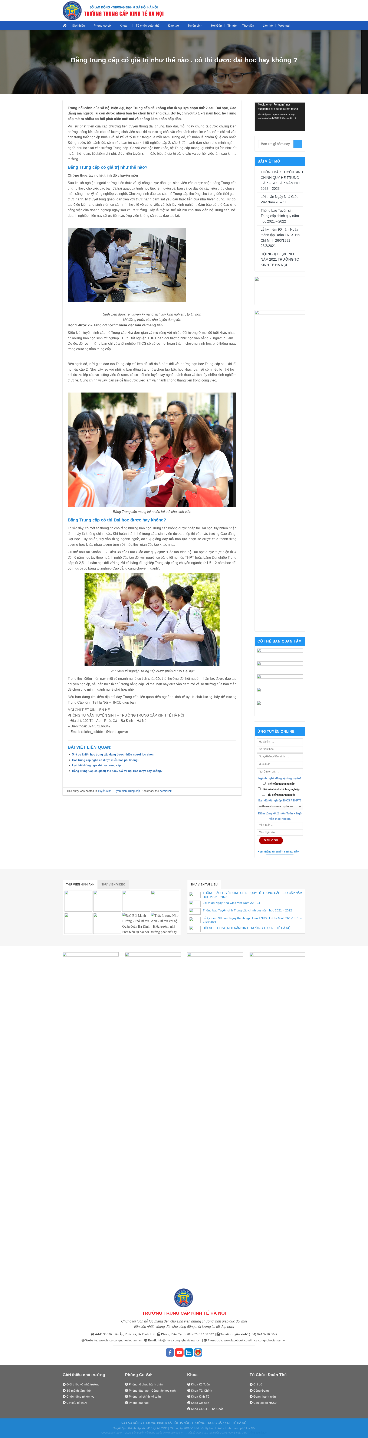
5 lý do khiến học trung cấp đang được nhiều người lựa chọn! (113, 754)
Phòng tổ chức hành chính (146, 1384)
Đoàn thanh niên (264, 1396)
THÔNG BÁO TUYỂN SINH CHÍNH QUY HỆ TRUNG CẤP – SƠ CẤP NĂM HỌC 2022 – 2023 (282, 180)
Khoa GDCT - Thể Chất (207, 1409)
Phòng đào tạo (139, 1402)
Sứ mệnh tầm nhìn (79, 1390)
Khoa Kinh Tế (200, 1396)
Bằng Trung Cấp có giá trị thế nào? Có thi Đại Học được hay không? (117, 771)
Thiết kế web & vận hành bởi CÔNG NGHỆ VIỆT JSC (216, 1432)
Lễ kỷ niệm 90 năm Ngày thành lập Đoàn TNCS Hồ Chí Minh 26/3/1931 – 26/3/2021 (280, 238)
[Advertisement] (184, 30)
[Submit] (297, 144)
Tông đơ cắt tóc (258, 1432)
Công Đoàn (261, 1390)
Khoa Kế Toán (200, 1384)
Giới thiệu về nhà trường (82, 1384)
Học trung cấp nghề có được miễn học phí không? (105, 760)
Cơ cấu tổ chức (76, 1402)
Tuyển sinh (104, 791)
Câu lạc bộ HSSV (265, 1402)
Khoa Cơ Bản (200, 1402)
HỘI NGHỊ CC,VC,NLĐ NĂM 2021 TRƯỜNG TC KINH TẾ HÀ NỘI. (280, 259)
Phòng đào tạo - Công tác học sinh (152, 1390)
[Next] (306, 1111)
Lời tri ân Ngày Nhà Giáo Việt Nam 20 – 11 (279, 199)
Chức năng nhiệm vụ (80, 1396)
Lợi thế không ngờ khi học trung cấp (96, 765)
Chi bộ (257, 1384)
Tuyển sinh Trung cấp (126, 791)
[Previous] (62, 1111)
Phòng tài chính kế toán (145, 1396)
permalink (166, 791)
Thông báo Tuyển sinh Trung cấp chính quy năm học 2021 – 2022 (280, 216)
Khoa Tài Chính (201, 1390)
